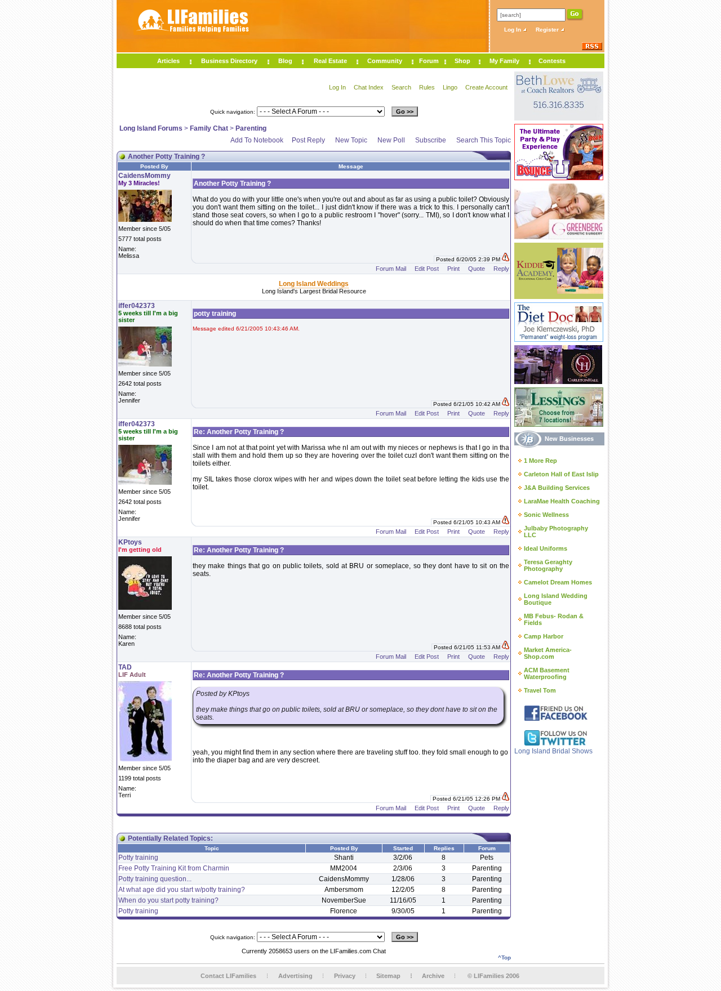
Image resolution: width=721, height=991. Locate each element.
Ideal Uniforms (545, 548)
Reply (501, 268)
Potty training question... (155, 879)
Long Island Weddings (314, 284)
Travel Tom (540, 690)
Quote (476, 268)
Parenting (250, 128)
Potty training (138, 857)
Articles (168, 60)
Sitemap (388, 975)
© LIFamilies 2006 (493, 975)
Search (401, 87)
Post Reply (308, 140)
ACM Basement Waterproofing (546, 673)
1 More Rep (540, 460)
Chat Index (369, 87)
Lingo (450, 87)
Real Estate (330, 60)
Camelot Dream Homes (558, 582)
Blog (285, 60)
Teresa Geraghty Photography (548, 565)
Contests (552, 60)
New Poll (391, 140)
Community (384, 60)
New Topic (351, 140)
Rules (427, 87)
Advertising (295, 975)
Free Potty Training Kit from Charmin (173, 868)
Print (453, 268)
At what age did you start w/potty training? (181, 890)
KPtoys (130, 542)
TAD (125, 667)
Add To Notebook (256, 140)
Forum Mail (391, 268)
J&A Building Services (557, 487)
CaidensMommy (144, 176)
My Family (504, 60)
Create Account (486, 87)
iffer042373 (136, 306)
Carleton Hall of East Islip (561, 474)
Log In (513, 29)
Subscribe (430, 140)
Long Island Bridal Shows (553, 751)
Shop (462, 60)
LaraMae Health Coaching (562, 501)
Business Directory (229, 60)
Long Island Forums (151, 128)
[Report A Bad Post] (505, 259)
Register (548, 29)
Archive (433, 975)
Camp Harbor (543, 636)
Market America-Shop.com (548, 653)
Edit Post (427, 268)
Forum (429, 60)
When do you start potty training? (168, 900)
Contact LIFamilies (228, 975)
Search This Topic (483, 140)
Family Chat (209, 128)
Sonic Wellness (546, 514)
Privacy (344, 975)
